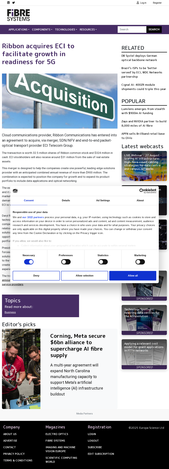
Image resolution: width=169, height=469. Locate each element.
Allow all (133, 275)
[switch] (66, 262)
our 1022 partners (33, 217)
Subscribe (95, 447)
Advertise (10, 440)
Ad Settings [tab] (103, 200)
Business (10, 312)
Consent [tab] (29, 200)
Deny (36, 275)
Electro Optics (57, 434)
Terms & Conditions (17, 460)
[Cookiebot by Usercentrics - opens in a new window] (141, 190)
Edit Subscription (101, 454)
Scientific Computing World (61, 460)
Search (154, 29)
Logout (93, 440)
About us (10, 434)
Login (92, 434)
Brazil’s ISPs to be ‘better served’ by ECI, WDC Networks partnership (141, 72)
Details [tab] (66, 200)
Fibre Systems (55, 440)
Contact (9, 447)
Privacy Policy (14, 454)
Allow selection (84, 275)
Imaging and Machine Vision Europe (60, 449)
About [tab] (140, 200)
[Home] (18, 11)
